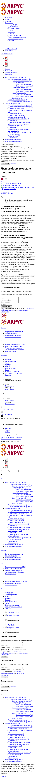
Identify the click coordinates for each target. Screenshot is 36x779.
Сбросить (13, 163)
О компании (9, 23)
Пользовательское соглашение (11, 439)
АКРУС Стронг (7, 193)
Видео (10, 30)
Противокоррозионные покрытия (16, 581)
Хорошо (3, 776)
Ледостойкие (9, 74)
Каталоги (8, 21)
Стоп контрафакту (14, 28)
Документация (13, 27)
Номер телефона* (6, 647)
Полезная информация (15, 39)
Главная (7, 69)
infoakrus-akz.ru (10, 50)
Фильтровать (5, 163)
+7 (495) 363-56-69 (11, 49)
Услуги (7, 19)
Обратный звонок (6, 54)
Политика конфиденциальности (11, 437)
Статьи (7, 370)
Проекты (11, 33)
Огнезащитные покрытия (13, 335)
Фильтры (4, 182)
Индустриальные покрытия (14, 332)
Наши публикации (14, 35)
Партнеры (11, 32)
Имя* (2, 645)
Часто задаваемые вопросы (17, 37)
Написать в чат (9, 386)
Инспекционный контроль (13, 346)
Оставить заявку (6, 306)
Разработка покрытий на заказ (14, 350)
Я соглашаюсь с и (14, 653)
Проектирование (10, 351)
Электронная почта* (7, 649)
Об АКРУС (12, 25)
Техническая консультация (13, 348)
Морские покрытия (11, 72)
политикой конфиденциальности (11, 652)
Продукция (8, 18)
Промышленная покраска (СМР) (15, 344)
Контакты (11, 40)
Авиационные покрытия (13, 337)
